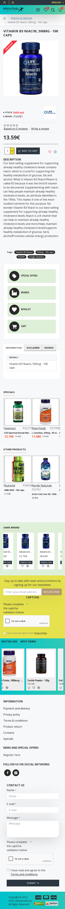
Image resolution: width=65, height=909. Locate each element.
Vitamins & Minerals (21, 18)
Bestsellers (9, 641)
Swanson (10, 428)
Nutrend (9, 485)
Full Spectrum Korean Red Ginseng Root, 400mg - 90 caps (18, 433)
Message (12, 818)
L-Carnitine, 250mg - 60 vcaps (45, 433)
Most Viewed (28, 641)
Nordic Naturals (42, 485)
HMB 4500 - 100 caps (14, 490)
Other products (14, 449)
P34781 (21, 256)
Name (10, 790)
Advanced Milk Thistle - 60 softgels (41, 551)
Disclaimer (33, 347)
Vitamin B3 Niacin (24, 252)
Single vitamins (36, 256)
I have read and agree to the (27, 633)
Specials (9, 392)
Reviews (49, 347)
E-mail (10, 804)
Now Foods (39, 428)
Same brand (11, 527)
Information (14, 347)
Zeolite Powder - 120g (33, 680)
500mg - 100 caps (45, 252)
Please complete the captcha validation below (13, 608)
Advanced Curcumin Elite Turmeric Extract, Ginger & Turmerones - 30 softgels (21, 551)
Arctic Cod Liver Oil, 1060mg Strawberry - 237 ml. (45, 494)
